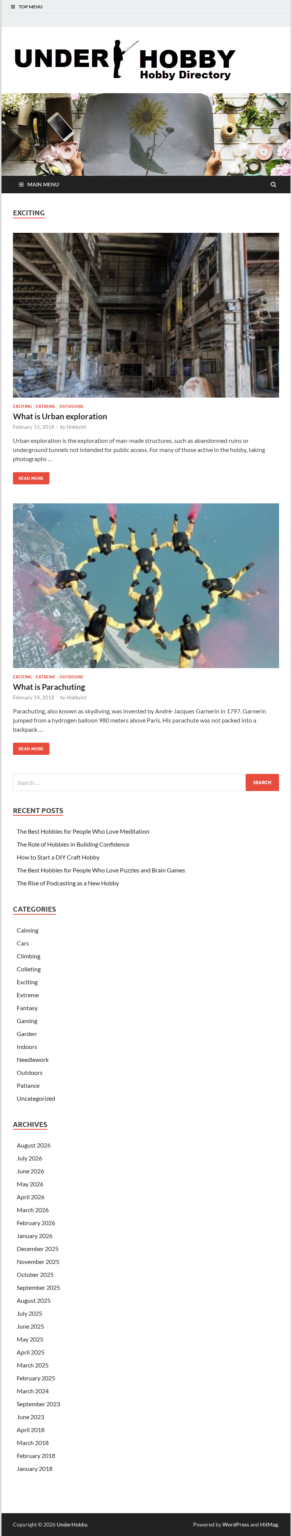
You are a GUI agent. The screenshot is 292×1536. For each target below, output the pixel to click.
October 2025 (35, 1274)
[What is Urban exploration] (146, 318)
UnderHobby (72, 1524)
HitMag (269, 1524)
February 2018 (36, 1455)
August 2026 (34, 1145)
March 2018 (33, 1442)
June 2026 (30, 1171)
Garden (26, 1033)
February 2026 (36, 1222)
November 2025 (38, 1261)
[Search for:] (146, 782)
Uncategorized (36, 1098)
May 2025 (30, 1339)
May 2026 (30, 1183)
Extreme (46, 406)
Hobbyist (76, 427)
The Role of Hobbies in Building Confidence (73, 844)
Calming (27, 930)
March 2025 (33, 1365)
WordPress (235, 1524)
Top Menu (31, 7)
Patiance (28, 1085)
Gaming (27, 1020)
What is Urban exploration (60, 416)
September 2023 (38, 1403)
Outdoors (71, 406)
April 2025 (30, 1352)
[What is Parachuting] (146, 588)
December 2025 (38, 1248)
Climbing (28, 956)
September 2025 (38, 1287)
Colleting (29, 969)
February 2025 (36, 1378)
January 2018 (34, 1468)
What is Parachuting (49, 686)
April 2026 (30, 1196)
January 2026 (34, 1235)
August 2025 (34, 1300)
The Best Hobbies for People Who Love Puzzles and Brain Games (101, 870)
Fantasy (27, 1007)
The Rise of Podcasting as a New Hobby (68, 883)
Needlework (33, 1059)
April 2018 (30, 1429)
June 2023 (30, 1416)
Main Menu (43, 184)
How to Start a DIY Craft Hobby (58, 857)
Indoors (27, 1046)
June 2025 (30, 1326)
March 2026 (33, 1209)
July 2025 (29, 1313)
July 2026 (29, 1158)
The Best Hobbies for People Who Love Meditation (83, 831)
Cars (23, 943)
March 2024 (33, 1390)
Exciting (22, 406)
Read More (28, 476)
